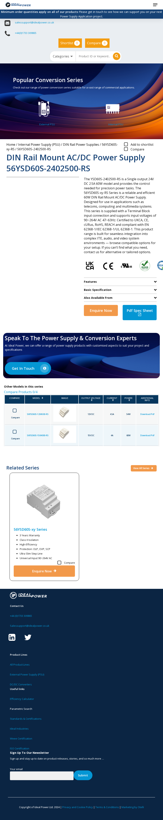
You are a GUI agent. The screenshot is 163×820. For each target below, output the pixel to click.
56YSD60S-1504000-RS (37, 435)
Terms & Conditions (107, 807)
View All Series (141, 468)
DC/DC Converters (21, 684)
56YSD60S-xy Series (30, 529)
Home (10, 144)
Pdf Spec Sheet (140, 310)
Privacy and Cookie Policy (77, 807)
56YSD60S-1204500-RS (37, 414)
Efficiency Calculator (22, 699)
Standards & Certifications (26, 718)
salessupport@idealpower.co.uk (34, 22)
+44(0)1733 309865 (25, 33)
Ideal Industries (19, 728)
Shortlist (69, 43)
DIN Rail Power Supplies (81, 144)
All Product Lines (20, 664)
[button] (155, 5)
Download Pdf (147, 414)
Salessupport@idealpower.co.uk (29, 625)
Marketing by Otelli (132, 807)
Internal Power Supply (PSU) (39, 144)
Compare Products (20, 392)
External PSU (47, 124)
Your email (16, 769)
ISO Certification (19, 748)
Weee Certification (21, 738)
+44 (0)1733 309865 (21, 616)
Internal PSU (115, 124)
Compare (96, 43)
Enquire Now (101, 310)
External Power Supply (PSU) (27, 674)
